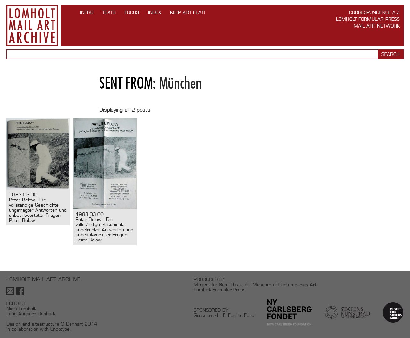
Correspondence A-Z (374, 12)
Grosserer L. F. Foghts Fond (224, 315)
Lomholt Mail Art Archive (32, 25)
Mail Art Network (377, 25)
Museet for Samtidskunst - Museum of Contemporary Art (255, 284)
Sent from (126, 83)
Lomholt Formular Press (368, 19)
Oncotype (60, 329)
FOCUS (132, 12)
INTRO (86, 12)
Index (154, 12)
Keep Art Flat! (187, 12)
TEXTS (109, 12)
